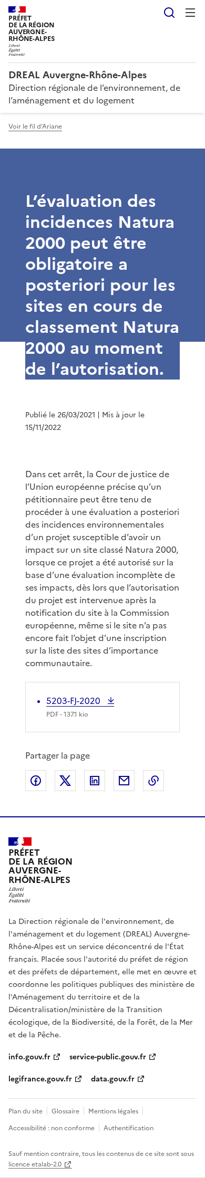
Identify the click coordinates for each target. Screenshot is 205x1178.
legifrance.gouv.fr (40, 1079)
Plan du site (25, 1111)
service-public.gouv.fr (107, 1057)
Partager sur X (65, 780)
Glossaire (65, 1111)
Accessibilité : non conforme (51, 1128)
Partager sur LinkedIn (94, 780)
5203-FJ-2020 (74, 701)
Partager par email (124, 780)
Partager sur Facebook (35, 780)
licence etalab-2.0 (35, 1164)
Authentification (128, 1128)
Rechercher (169, 12)
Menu (190, 12)
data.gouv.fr (113, 1079)
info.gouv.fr (29, 1057)
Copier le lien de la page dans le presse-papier (153, 780)
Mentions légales (113, 1111)
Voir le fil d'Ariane (35, 126)
